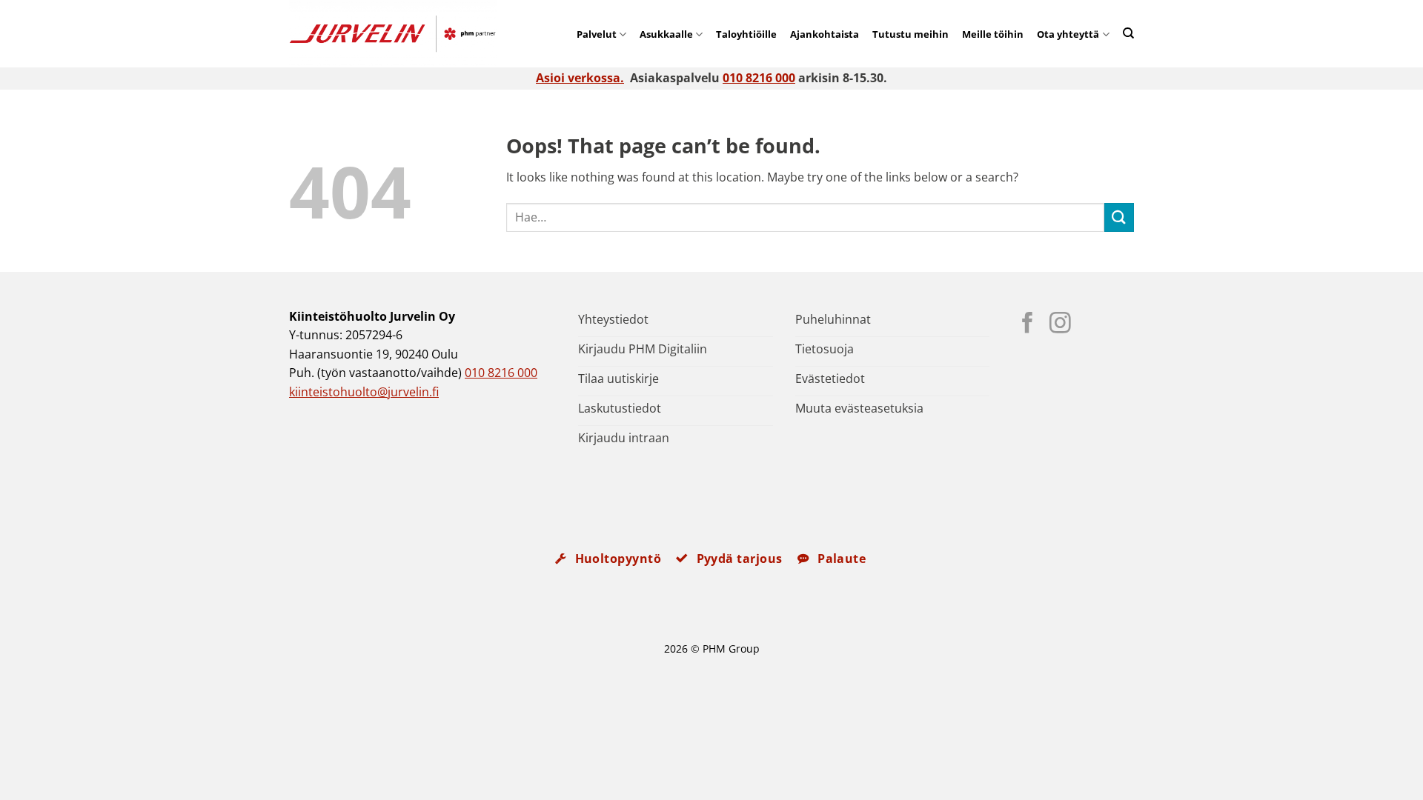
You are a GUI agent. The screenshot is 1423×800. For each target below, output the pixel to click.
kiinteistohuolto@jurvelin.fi (364, 392)
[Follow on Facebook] (1027, 324)
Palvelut (597, 34)
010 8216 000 (759, 78)
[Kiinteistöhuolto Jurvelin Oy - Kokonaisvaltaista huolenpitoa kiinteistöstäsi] (415, 33)
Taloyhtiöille (746, 34)
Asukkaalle (666, 34)
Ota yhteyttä (1068, 34)
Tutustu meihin (910, 34)
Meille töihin (993, 34)
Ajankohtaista (824, 34)
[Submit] (1119, 217)
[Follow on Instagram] (1060, 324)
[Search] (1128, 32)
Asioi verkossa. (580, 78)
